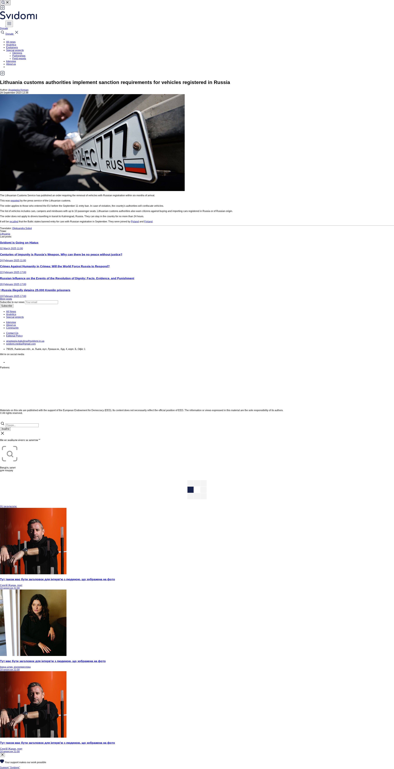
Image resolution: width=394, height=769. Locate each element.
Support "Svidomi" (10, 767)
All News (11, 311)
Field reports (19, 58)
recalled (14, 221)
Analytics (11, 44)
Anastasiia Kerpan (18, 90)
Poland (135, 221)
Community (12, 328)
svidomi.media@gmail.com (21, 344)
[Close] (2, 755)
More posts (6, 299)
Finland (148, 221)
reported (15, 200)
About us (11, 64)
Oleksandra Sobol (22, 228)
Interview (11, 61)
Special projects (15, 317)
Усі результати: (8, 506)
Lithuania (5, 234)
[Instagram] (2, 9)
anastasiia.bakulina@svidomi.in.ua (25, 341)
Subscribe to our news (12, 302)
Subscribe (6, 306)
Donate (4, 28)
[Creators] (6, 419)
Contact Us (12, 333)
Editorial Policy (14, 336)
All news (11, 42)
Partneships (18, 55)
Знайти (5, 429)
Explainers (12, 47)
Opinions (17, 53)
